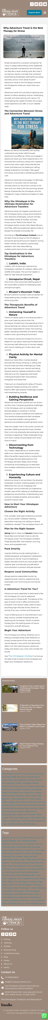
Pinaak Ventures (34, 1013)
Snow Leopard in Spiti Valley (16, 811)
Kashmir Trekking (11, 799)
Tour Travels (29, 814)
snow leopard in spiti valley (31, 878)
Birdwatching (37, 774)
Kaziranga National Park (32, 863)
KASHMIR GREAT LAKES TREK (16, 860)
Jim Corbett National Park (24, 856)
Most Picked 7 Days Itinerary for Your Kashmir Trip (32, 745)
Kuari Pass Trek (9, 866)
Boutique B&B (9, 777)
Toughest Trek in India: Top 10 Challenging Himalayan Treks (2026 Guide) (32, 688)
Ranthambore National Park (24, 808)
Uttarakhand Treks (17, 821)
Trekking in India (26, 818)
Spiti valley (17, 814)
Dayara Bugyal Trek (11, 841)
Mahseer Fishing (26, 866)
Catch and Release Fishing (21, 780)
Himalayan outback (21, 789)
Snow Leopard (9, 878)
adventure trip (36, 838)
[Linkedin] (41, 4)
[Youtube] (45, 4)
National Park (16, 805)
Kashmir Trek (38, 860)
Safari (41, 808)
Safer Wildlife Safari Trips (28, 875)
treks (30, 894)
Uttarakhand (21, 897)
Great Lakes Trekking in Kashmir (18, 850)
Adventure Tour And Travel (15, 838)
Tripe (4, 821)
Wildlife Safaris (38, 904)
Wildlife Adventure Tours (24, 900)
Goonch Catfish (26, 786)
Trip (43, 818)
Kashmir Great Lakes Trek (29, 796)
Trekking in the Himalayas (27, 891)
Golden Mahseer (23, 783)
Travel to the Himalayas (20, 885)
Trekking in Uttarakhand (14, 894)
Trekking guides (10, 888)
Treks (38, 818)
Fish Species (8, 783)
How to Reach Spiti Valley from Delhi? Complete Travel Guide (33, 725)
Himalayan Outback (21, 853)
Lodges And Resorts (18, 802)
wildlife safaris (15, 824)
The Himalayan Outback (21, 656)
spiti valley (7, 882)
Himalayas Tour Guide (19, 793)
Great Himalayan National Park (25, 847)
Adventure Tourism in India (15, 774)
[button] (45, 13)
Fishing (38, 780)
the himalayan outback (26, 882)
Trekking (13, 818)
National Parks (31, 805)
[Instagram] (32, 4)
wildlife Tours (30, 824)
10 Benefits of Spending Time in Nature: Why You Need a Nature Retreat (32, 707)
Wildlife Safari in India (19, 904)
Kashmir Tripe (27, 799)
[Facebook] (36, 4)
